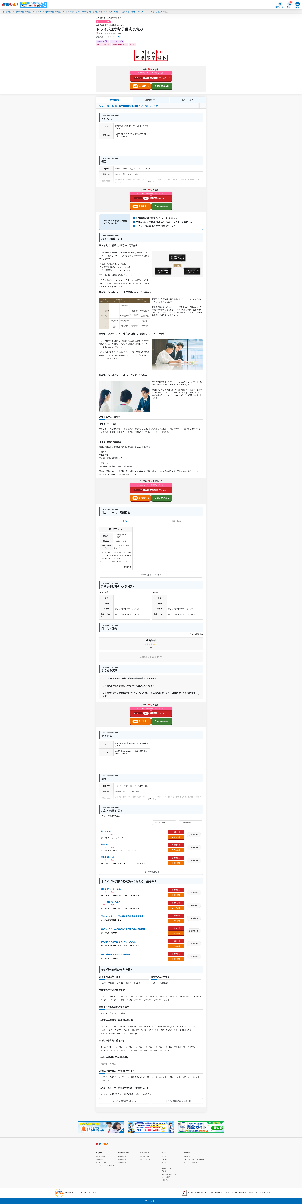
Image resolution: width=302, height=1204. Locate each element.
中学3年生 (114, 1000)
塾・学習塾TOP (8, 12)
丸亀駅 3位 (102, 18)
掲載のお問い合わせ (146, 1159)
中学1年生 (197, 996)
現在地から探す (100, 1156)
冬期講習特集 (122, 1162)
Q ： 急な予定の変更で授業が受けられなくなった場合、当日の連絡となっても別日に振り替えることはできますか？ (149, 694)
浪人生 (166, 1000)
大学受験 (122, 1027)
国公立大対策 (182, 1027)
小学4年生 (154, 996)
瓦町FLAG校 (128, 1094)
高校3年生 (158, 1000)
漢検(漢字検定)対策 (139, 1030)
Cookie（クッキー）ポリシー (170, 1168)
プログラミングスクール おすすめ (194, 1159)
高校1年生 (138, 1000)
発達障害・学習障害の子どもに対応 (114, 1034)
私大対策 (192, 1027)
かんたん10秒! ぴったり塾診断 (105, 1165)
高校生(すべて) (126, 1000)
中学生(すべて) (185, 996)
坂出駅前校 (147, 1094)
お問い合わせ (166, 1180)
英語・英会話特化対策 (169, 1030)
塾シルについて (166, 1156)
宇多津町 (111, 983)
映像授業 (122, 1013)
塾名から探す (100, 1159)
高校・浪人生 (176, 521)
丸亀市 (103, 983)
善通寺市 (137, 983)
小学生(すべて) (111, 996)
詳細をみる (127, 567)
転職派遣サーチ (188, 1156)
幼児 (102, 996)
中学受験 (104, 1027)
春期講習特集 (122, 1156)
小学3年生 (144, 996)
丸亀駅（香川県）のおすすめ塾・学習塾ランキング (125, 12)
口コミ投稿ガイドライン (169, 1174)
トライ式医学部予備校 (153, 12)
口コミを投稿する (196, 634)
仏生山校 (104, 1094)
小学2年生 (134, 996)
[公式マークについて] (99, 33)
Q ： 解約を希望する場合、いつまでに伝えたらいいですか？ (128, 686)
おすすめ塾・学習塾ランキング (27, 12)
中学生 (125, 521)
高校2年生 (148, 1000)
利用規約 (164, 1171)
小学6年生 (174, 996)
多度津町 (120, 983)
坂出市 (128, 983)
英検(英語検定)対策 (122, 1030)
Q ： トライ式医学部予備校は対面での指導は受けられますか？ (129, 678)
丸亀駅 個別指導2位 (116, 18)
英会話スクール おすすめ (191, 1162)
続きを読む (152, 182)
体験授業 (177, 832)
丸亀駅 (154, 983)
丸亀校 (138, 1094)
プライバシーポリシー (168, 1165)
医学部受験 (132, 1027)
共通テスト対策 (106, 1030)
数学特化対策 (153, 1030)
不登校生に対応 (185, 1030)
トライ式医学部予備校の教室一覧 (178, 1101)
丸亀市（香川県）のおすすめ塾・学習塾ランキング (87, 12)
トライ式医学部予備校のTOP (126, 1101)
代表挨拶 (164, 1159)
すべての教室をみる (152, 872)
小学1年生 (124, 996)
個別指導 (104, 1013)
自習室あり (134, 1034)
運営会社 (164, 1162)
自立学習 (113, 1013)
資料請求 (177, 837)
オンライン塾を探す (102, 1162)
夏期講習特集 (122, 1159)
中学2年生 (104, 1000)
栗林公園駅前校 (115, 1094)
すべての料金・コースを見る (152, 575)
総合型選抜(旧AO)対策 (166, 1027)
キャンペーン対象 (104, 22)
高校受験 (113, 1027)
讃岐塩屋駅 (164, 983)
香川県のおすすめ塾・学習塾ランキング (54, 12)
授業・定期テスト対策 (147, 1027)
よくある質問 (166, 1177)
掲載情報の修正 (144, 1156)
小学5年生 (164, 996)
